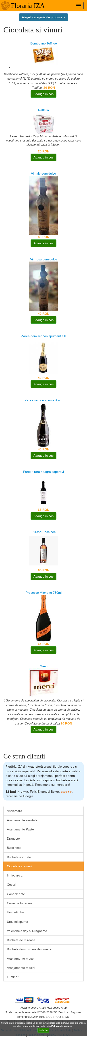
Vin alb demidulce (43, 173)
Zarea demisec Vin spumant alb (43, 336)
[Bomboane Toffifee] (43, 55)
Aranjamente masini (21, 967)
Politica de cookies (62, 1026)
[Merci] (43, 683)
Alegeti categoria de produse (42, 17)
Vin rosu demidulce (43, 259)
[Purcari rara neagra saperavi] (43, 490)
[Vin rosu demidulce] (43, 286)
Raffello (43, 110)
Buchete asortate (19, 857)
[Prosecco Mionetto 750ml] (43, 618)
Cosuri (11, 884)
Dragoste (13, 838)
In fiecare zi (15, 875)
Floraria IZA (28, 5)
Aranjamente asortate (22, 820)
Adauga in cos (43, 94)
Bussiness (14, 847)
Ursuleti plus (15, 912)
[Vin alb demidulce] (43, 205)
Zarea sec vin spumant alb (43, 400)
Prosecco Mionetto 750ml (44, 592)
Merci (44, 666)
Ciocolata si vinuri (19, 866)
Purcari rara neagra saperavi (43, 471)
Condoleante (16, 894)
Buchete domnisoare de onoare (29, 949)
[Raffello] (43, 123)
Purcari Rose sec (43, 532)
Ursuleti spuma (17, 921)
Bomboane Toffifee (43, 43)
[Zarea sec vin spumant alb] (43, 424)
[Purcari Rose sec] (43, 551)
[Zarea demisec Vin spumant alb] (43, 356)
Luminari (13, 977)
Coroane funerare (19, 903)
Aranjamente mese (20, 958)
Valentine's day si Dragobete (27, 931)
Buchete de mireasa (21, 940)
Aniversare (14, 811)
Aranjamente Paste (20, 829)
